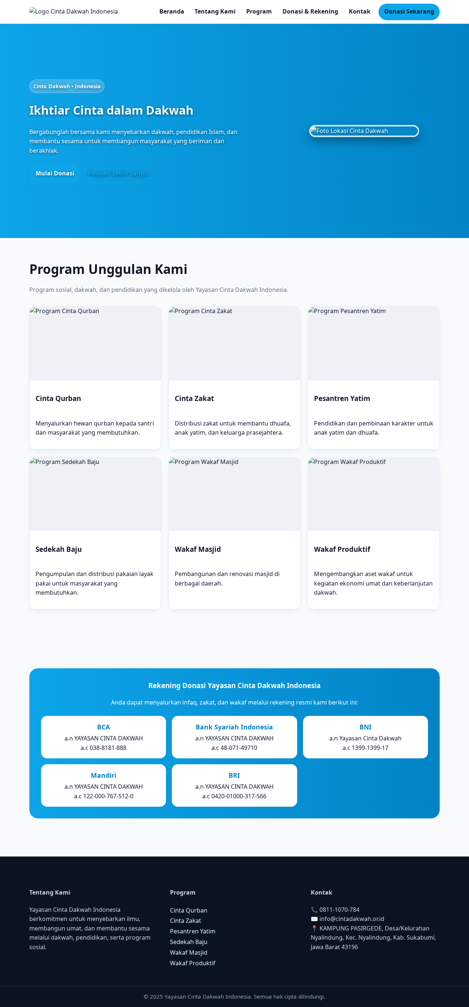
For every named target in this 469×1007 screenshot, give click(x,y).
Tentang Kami (215, 11)
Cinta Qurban (188, 910)
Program (259, 11)
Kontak (359, 11)
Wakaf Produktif (192, 963)
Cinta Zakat (185, 921)
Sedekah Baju (188, 942)
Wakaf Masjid (188, 952)
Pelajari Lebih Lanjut (118, 173)
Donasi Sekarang (409, 11)
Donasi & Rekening (310, 11)
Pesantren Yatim (192, 931)
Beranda (171, 11)
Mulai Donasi (55, 173)
